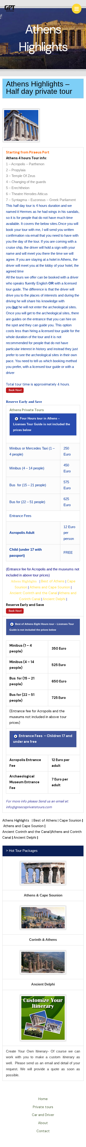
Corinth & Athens (43, 940)
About (43, 1123)
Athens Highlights (24, 581)
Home (43, 1099)
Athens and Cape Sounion (50, 587)
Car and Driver (43, 1115)
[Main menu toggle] (76, 8)
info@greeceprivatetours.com (29, 807)
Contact (43, 1131)
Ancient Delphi (54, 599)
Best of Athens (52, 581)
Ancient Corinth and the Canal (33, 593)
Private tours (43, 1107)
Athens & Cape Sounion (43, 895)
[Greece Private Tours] (10, 8)
